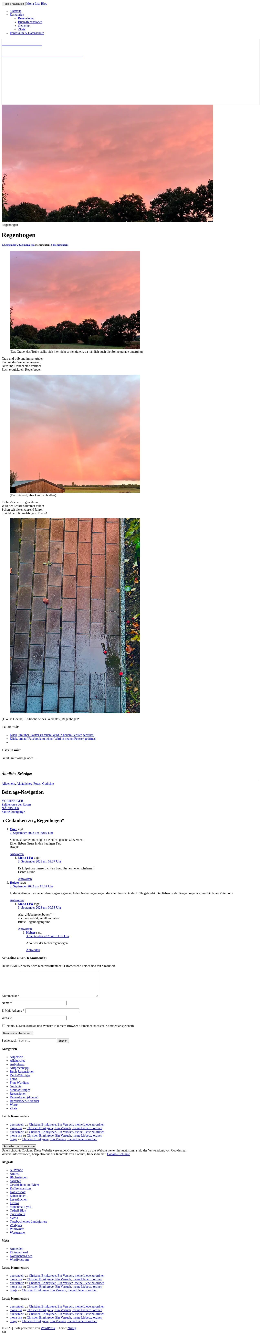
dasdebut (15, 1181)
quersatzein (17, 1124)
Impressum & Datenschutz (27, 33)
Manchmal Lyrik (20, 1206)
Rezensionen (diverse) (24, 1097)
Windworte (17, 1229)
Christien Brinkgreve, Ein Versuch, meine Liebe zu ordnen (66, 1124)
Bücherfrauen (18, 1177)
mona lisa (29, 244)
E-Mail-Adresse (13, 1010)
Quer (13, 829)
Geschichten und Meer (24, 1184)
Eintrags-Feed (19, 1252)
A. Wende (16, 1170)
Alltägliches (24, 783)
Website (7, 1018)
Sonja (13, 1139)
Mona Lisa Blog (36, 3)
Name (7, 1003)
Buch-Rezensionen (30, 22)
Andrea (14, 1173)
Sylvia (14, 1218)
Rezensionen (26, 18)
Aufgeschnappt (19, 1068)
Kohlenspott (17, 1192)
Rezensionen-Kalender (24, 1101)
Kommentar (10, 995)
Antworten (17, 854)
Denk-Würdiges (20, 1075)
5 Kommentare (60, 244)
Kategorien (17, 14)
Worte (14, 1104)
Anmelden (16, 1248)
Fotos (37, 783)
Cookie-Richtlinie (118, 1154)
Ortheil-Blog (18, 1210)
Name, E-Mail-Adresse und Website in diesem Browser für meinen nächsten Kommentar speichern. (71, 1026)
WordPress (48, 1328)
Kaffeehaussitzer (20, 1188)
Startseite (15, 11)
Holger (14, 882)
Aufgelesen (17, 1064)
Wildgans (16, 1225)
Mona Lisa (25, 857)
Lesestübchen (18, 1199)
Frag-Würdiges (19, 1082)
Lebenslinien (18, 1195)
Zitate (21, 29)
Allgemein (8, 783)
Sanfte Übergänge (13, 809)
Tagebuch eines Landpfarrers (28, 1221)
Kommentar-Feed (21, 1256)
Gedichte (24, 25)
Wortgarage (17, 1232)
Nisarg (71, 1328)
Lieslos (14, 1203)
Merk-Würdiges (20, 1090)
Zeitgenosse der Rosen (16, 802)
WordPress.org (19, 1259)
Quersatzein (17, 1214)
